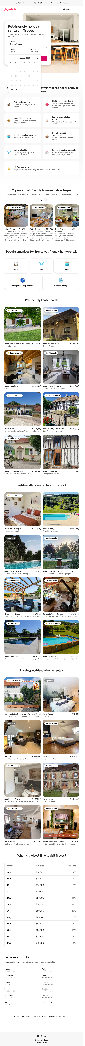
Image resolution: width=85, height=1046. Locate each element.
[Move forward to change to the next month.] (37, 58)
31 (16, 90)
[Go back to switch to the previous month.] (12, 58)
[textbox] (18, 51)
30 (12, 90)
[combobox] (27, 44)
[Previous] (37, 200)
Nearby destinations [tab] (11, 962)
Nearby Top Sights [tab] (48, 962)
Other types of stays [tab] (30, 962)
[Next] (46, 200)
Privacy (38, 1042)
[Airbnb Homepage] (10, 9)
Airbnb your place (70, 9)
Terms (45, 1042)
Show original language (59, 3)
